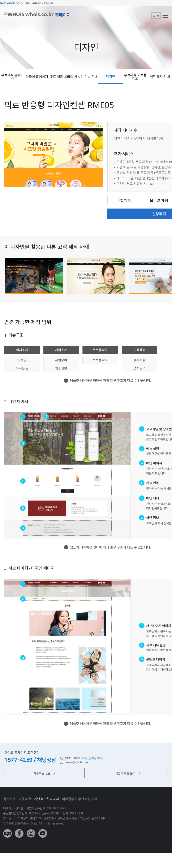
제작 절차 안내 (160, 76)
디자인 (110, 76)
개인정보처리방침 (46, 799)
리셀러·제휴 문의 (125, 773)
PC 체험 (125, 200)
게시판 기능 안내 (86, 76)
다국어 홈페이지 (37, 76)
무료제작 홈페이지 (12, 76)
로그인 (156, 15)
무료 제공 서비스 (61, 76)
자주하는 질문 (42, 773)
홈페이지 (63, 15)
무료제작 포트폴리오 (135, 76)
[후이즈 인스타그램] (31, 830)
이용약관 (25, 799)
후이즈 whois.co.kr (11, 3)
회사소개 (9, 799)
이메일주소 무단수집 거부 (79, 799)
